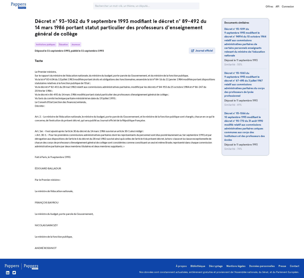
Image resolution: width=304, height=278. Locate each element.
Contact (294, 266)
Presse (282, 266)
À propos (181, 266)
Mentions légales (235, 266)
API (277, 6)
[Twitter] (14, 273)
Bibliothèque (197, 266)
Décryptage (216, 266)
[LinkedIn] (8, 273)
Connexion (288, 6)
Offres (269, 6)
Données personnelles (262, 266)
